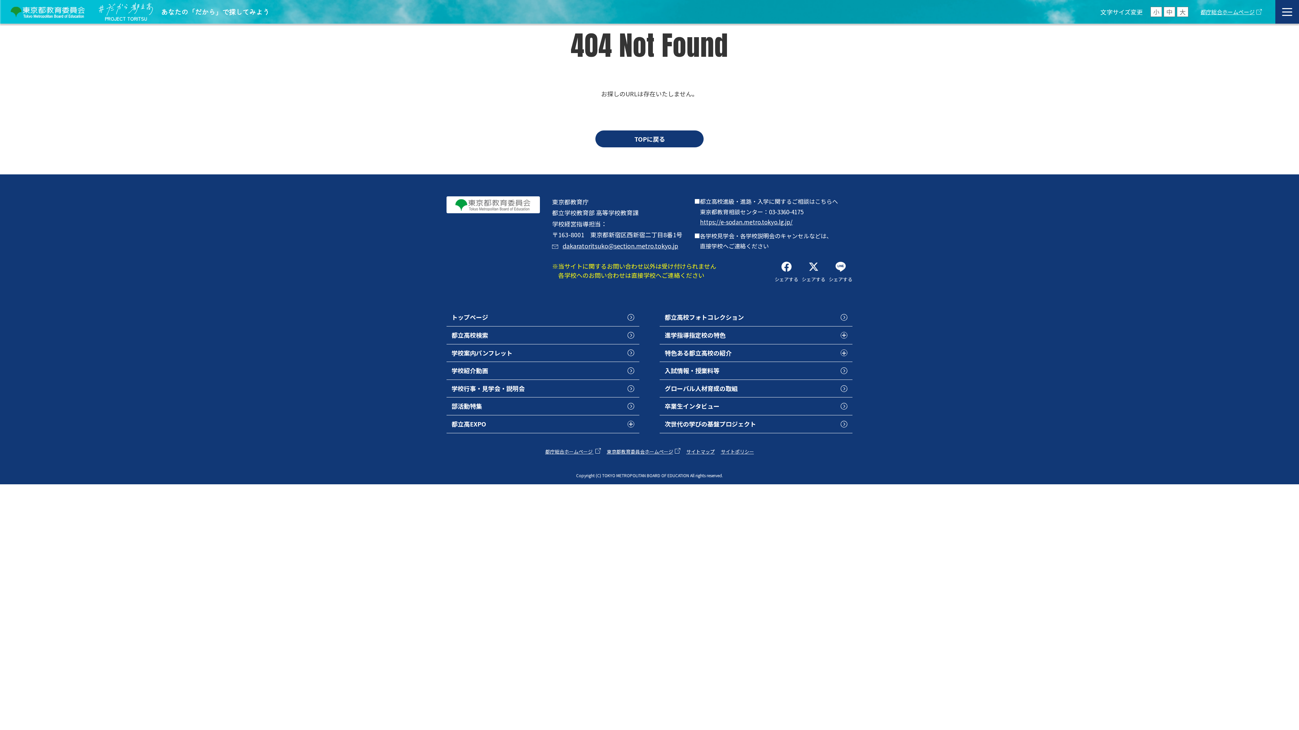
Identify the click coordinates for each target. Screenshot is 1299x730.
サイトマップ (700, 451)
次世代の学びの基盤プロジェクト (710, 423)
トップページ (470, 317)
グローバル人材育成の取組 (701, 388)
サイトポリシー (737, 451)
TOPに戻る (649, 139)
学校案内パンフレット (482, 352)
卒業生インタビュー (692, 406)
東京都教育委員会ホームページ (640, 451)
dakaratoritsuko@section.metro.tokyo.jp (620, 245)
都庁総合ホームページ (1228, 12)
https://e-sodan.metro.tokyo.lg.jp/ (746, 222)
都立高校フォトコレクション (704, 317)
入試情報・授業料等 (692, 370)
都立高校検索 (470, 335)
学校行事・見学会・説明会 (488, 388)
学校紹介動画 (470, 370)
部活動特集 (467, 406)
